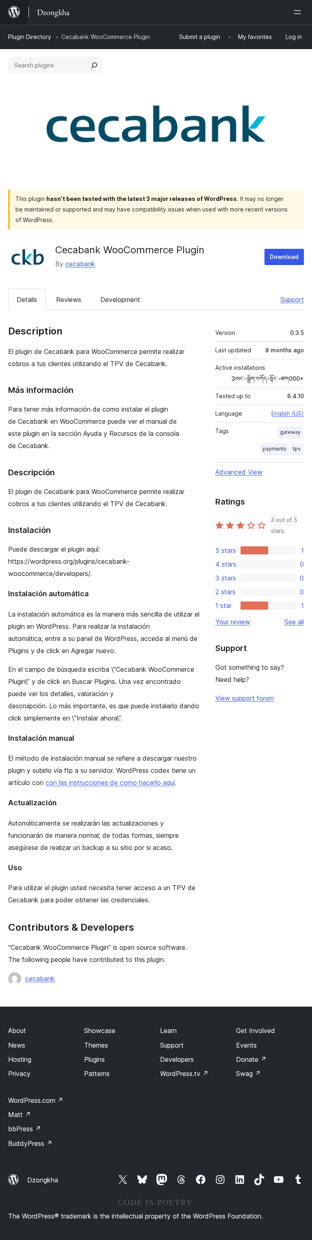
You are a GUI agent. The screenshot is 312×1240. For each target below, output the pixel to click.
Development (120, 299)
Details (27, 299)
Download (284, 256)
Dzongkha (42, 1180)
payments (274, 449)
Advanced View (238, 472)
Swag (248, 1074)
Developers (177, 1059)
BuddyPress (30, 1143)
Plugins (94, 1059)
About (17, 1031)
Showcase (99, 1031)
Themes (96, 1045)
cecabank (80, 264)
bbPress (24, 1129)
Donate (251, 1059)
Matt (19, 1115)
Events (246, 1045)
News (16, 1045)
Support (292, 299)
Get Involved (255, 1031)
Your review (232, 622)
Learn (168, 1031)
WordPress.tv (184, 1074)
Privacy (19, 1074)
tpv (297, 449)
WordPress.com (35, 1100)
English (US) (287, 413)
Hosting (19, 1059)
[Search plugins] (94, 65)
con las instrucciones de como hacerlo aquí (110, 783)
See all (294, 622)
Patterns (97, 1074)
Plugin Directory (29, 36)
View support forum (244, 698)
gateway (290, 432)
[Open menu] (299, 12)
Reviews (68, 299)
